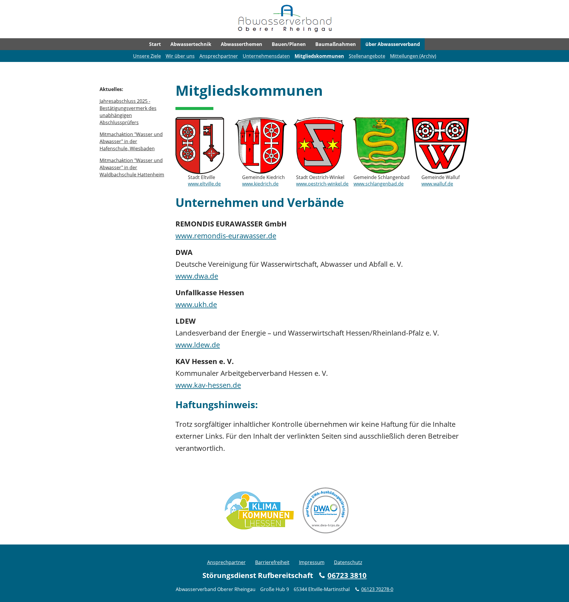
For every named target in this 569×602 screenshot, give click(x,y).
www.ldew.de (197, 344)
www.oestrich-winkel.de (322, 184)
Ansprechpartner (218, 56)
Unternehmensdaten (266, 56)
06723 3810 (347, 575)
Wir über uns (180, 56)
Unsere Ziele (147, 56)
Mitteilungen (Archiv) (413, 56)
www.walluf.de (437, 184)
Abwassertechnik (190, 44)
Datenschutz (348, 562)
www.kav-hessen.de (208, 385)
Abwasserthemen (241, 44)
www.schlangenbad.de (379, 184)
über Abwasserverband (392, 44)
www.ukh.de (196, 304)
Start (155, 44)
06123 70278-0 (377, 589)
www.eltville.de (204, 184)
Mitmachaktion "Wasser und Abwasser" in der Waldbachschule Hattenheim (132, 167)
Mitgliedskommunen (319, 56)
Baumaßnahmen (335, 44)
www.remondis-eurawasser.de (225, 235)
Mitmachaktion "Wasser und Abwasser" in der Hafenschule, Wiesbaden (131, 141)
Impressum (312, 562)
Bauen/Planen (289, 44)
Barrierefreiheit (272, 562)
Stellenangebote (367, 56)
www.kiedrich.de (260, 184)
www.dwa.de (196, 276)
